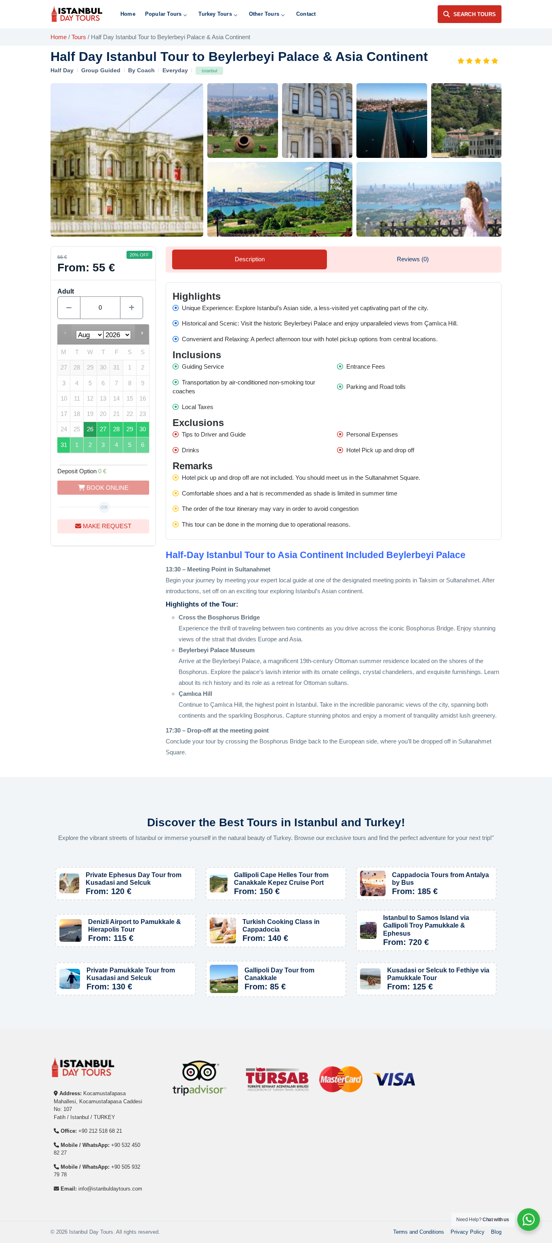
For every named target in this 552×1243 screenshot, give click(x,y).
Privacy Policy (468, 1232)
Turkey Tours (215, 14)
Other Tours (264, 14)
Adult (65, 291)
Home (127, 14)
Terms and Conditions (418, 1232)
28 (116, 429)
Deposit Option (81, 471)
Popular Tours (163, 14)
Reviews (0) (413, 259)
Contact (306, 14)
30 (142, 429)
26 (90, 429)
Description (250, 259)
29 (129, 429)
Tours (79, 37)
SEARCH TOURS (474, 14)
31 (64, 445)
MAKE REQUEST (106, 526)
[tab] (249, 259)
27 (103, 429)
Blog (496, 1232)
